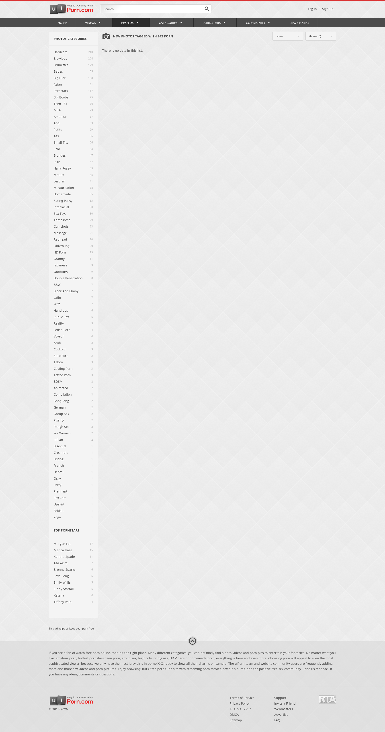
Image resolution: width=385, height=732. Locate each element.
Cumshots (61, 226)
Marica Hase (63, 550)
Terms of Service (242, 698)
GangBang (61, 401)
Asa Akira (61, 563)
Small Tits (61, 142)
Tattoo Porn (62, 375)
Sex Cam (60, 498)
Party (57, 485)
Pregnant (60, 491)
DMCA (234, 714)
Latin (57, 297)
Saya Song (61, 576)
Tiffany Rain (63, 602)
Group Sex (61, 414)
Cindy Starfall (64, 589)
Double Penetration (68, 278)
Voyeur (59, 336)
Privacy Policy (240, 703)
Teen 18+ (60, 104)
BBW (57, 284)
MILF (57, 110)
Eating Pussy (63, 200)
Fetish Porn (62, 330)
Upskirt (59, 504)
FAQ (277, 720)
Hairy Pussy (62, 168)
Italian (58, 440)
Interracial (61, 207)
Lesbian (59, 181)
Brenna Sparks (65, 569)
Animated (61, 388)
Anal (57, 123)
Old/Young (62, 246)
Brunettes (61, 65)
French (59, 465)
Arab (57, 343)
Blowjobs (60, 58)
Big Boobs (61, 97)
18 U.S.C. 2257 (240, 709)
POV (57, 162)
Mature (59, 175)
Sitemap (236, 720)
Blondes (60, 155)
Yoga (57, 517)
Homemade (62, 194)
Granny (59, 259)
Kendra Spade (64, 556)
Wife (57, 304)
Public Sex (61, 317)
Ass (56, 136)
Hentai (58, 472)
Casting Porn (63, 368)
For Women (62, 433)
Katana (59, 595)
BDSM (58, 381)
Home (62, 22)
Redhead (60, 239)
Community (255, 22)
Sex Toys (60, 213)
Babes (58, 71)
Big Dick (60, 78)
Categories (168, 22)
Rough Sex (61, 427)
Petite (58, 129)
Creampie (61, 452)
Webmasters (283, 709)
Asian (58, 84)
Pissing (59, 420)
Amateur (60, 117)
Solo (57, 149)
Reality (59, 323)
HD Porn (60, 252)
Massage (60, 233)
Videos (90, 22)
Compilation (63, 394)
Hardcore (61, 52)
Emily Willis (62, 582)
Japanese (60, 265)
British (58, 511)
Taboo (58, 362)
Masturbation (64, 188)
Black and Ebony (66, 291)
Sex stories (300, 22)
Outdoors (61, 272)
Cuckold (60, 349)
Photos (127, 22)
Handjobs (61, 310)
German (60, 407)
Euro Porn (61, 356)
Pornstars (212, 22)
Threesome (62, 220)
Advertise (281, 714)
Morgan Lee (62, 544)
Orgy (57, 478)
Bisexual (60, 446)
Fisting (58, 459)
